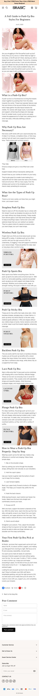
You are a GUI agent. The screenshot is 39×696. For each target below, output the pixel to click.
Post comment (8, 630)
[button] (3, 8)
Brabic (21, 693)
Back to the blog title (10, 594)
